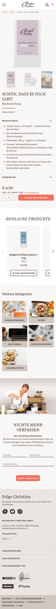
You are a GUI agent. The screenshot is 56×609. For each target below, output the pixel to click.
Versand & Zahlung (13, 602)
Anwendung (9, 177)
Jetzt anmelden (28, 478)
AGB (20, 605)
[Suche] (52, 5)
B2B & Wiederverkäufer (29, 598)
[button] (53, 251)
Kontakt (7, 598)
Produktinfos (10, 121)
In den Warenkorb (36, 198)
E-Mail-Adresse (10, 464)
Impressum (8, 605)
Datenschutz (35, 602)
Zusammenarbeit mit (14, 566)
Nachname (35, 454)
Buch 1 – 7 (6, 538)
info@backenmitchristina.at (14, 528)
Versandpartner (11, 551)
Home (5, 12)
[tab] (28, 120)
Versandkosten (31, 192)
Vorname (7, 454)
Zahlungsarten (11, 558)
